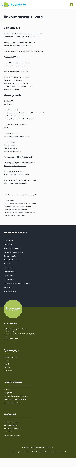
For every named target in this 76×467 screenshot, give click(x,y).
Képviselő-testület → (11, 256)
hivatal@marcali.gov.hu (18, 210)
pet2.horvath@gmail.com (13, 151)
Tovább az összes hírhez (13, 403)
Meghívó (6, 390)
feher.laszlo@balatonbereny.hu (15, 183)
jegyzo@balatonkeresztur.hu (20, 136)
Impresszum (8, 432)
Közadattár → (8, 240)
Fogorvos (7, 367)
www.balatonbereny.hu (16, 66)
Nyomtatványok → (10, 272)
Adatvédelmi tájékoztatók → (13, 252)
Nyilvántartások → (10, 291)
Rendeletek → (8, 264)
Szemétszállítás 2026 (11, 425)
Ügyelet (6, 361)
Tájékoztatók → (9, 276)
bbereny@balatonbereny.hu (19, 63)
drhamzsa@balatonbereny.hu (15, 166)
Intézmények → (9, 280)
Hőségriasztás (8, 393)
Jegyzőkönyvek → (9, 268)
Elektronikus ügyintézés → (12, 260)
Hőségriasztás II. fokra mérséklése (15, 399)
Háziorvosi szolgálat (10, 357)
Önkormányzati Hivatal (11, 422)
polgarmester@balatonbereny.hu (22, 119)
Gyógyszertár (8, 371)
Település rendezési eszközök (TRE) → (17, 284)
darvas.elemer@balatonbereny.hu (16, 174)
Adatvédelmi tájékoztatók (12, 429)
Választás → (8, 244)
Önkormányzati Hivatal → (12, 248)
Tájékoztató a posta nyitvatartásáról (16, 396)
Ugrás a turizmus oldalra (12, 435)
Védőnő (6, 364)
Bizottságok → (9, 287)
